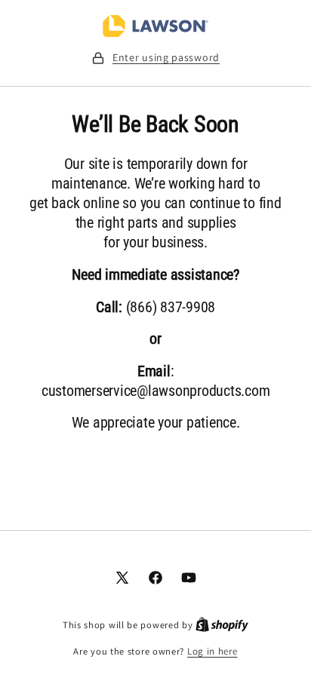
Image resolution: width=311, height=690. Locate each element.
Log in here (212, 651)
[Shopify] (222, 624)
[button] (155, 57)
